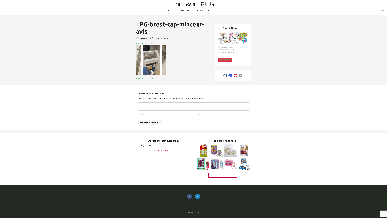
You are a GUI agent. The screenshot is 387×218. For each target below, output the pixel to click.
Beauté (190, 10)
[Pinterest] (235, 75)
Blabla (200, 10)
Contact (210, 10)
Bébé (170, 10)
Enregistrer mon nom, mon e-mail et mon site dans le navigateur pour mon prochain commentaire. (171, 98)
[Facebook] (225, 75)
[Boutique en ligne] (240, 75)
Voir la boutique (225, 60)
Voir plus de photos (163, 150)
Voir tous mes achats (222, 175)
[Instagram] (230, 75)
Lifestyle (180, 10)
